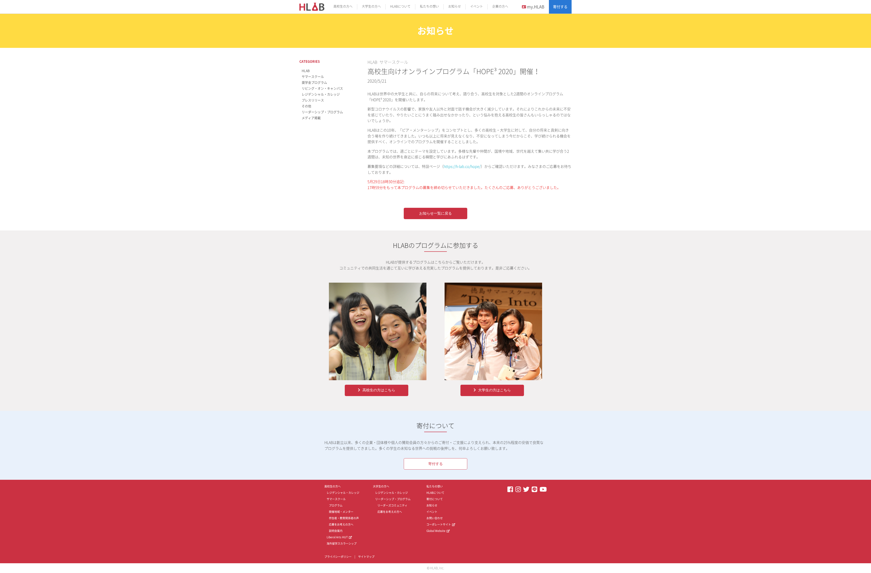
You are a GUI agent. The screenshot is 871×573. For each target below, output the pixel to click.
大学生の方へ (371, 6)
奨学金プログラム (314, 82)
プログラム (336, 505)
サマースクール (393, 62)
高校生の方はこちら (378, 390)
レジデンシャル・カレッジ (321, 94)
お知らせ (454, 6)
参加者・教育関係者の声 (344, 518)
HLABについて (400, 6)
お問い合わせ (434, 518)
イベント (476, 6)
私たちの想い (429, 6)
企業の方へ (500, 6)
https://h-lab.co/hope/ (462, 166)
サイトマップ (366, 556)
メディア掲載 (311, 118)
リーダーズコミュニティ (392, 505)
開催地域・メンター (341, 511)
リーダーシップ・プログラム (322, 112)
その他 (306, 106)
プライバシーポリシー (338, 556)
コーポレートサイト (438, 524)
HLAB (372, 62)
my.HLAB (535, 7)
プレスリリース (313, 100)
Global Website (435, 530)
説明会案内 (336, 530)
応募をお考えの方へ (341, 524)
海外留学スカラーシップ (342, 543)
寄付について (434, 499)
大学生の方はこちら (494, 390)
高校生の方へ (342, 6)
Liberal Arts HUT (337, 537)
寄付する (560, 7)
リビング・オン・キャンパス (322, 88)
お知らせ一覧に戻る (435, 213)
